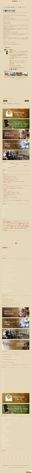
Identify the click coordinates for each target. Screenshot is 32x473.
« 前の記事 (5, 100)
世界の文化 (4, 210)
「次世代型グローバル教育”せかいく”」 (8, 191)
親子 (10, 228)
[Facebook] (13, 69)
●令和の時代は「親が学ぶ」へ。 (6, 305)
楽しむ (9, 226)
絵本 (3, 437)
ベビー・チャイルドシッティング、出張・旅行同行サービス (9, 259)
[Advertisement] (16, 89)
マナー (3, 209)
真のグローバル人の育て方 (6, 213)
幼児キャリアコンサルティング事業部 (12, 2)
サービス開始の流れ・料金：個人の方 (6, 269)
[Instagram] (15, 69)
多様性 (10, 225)
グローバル (15, 223)
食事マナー (4, 216)
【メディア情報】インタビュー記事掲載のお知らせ (12, 78)
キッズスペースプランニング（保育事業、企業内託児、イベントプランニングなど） (11, 274)
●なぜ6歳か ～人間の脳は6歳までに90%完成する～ (8, 299)
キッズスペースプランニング (6, 208)
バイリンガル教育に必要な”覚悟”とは (24, 77)
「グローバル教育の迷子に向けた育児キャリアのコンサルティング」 (12, 194)
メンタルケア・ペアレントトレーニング (6, 275)
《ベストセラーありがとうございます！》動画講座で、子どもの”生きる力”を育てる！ (18, 78)
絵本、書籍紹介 (22, 226)
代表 (2, 287)
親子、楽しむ (15, 228)
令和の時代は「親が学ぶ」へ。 (7, 182)
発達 (3, 212)
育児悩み (5, 440)
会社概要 (3, 284)
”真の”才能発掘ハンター (10, 222)
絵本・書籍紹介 (4, 214)
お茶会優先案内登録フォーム (5, 286)
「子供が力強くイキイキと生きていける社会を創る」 (10, 197)
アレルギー (22, 222)
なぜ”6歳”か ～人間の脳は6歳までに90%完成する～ (8, 265)
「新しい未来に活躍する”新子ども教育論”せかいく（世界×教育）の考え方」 (11, 354)
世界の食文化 (5, 426)
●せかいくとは (4, 296)
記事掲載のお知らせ (5, 167)
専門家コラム (26, 75)
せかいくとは (4, 2)
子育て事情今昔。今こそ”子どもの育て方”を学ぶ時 (10, 179)
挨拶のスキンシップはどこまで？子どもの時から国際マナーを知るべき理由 (13, 181)
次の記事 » (26, 100)
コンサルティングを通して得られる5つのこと (7, 268)
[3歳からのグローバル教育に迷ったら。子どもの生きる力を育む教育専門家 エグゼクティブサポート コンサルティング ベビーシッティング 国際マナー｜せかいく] (16, 1)
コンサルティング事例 (4, 267)
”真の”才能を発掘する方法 (13, 75)
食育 (3, 217)
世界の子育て (23, 223)
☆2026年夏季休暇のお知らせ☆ (6, 77)
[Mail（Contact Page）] (10, 69)
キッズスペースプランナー (9, 421)
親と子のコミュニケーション (6, 215)
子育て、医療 (15, 225)
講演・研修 (3, 260)
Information (9, 75)
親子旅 (21, 228)
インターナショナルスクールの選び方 (7, 207)
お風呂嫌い (19, 222)
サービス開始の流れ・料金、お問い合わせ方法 (7, 276)
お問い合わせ (3, 285)
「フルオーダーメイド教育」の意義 (8, 180)
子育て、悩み (23, 225)
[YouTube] (17, 69)
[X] (11, 69)
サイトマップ (3, 293)
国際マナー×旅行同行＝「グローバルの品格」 (7, 278)
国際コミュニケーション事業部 (22, 2)
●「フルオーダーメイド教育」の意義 (6, 302)
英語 (7, 228)
